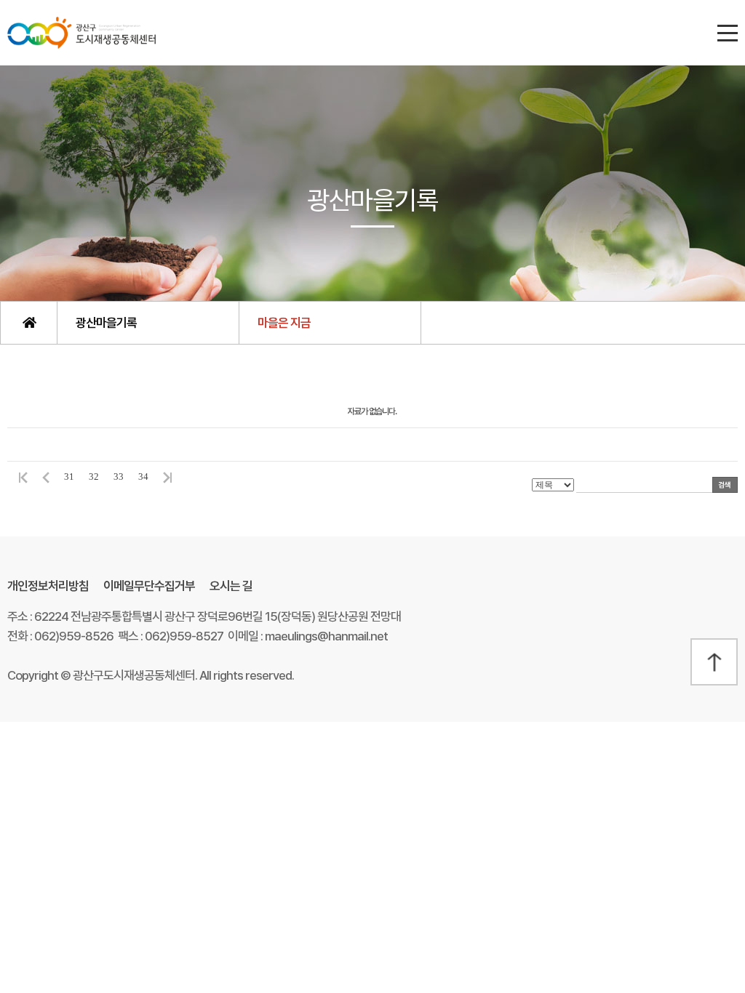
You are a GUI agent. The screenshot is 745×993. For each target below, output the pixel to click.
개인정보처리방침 (48, 586)
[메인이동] (28, 323)
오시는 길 (231, 586)
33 (118, 476)
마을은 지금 (284, 322)
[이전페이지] (46, 476)
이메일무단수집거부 (149, 586)
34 (143, 476)
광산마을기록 (106, 322)
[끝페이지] (169, 476)
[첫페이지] (21, 476)
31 (69, 476)
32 (94, 476)
